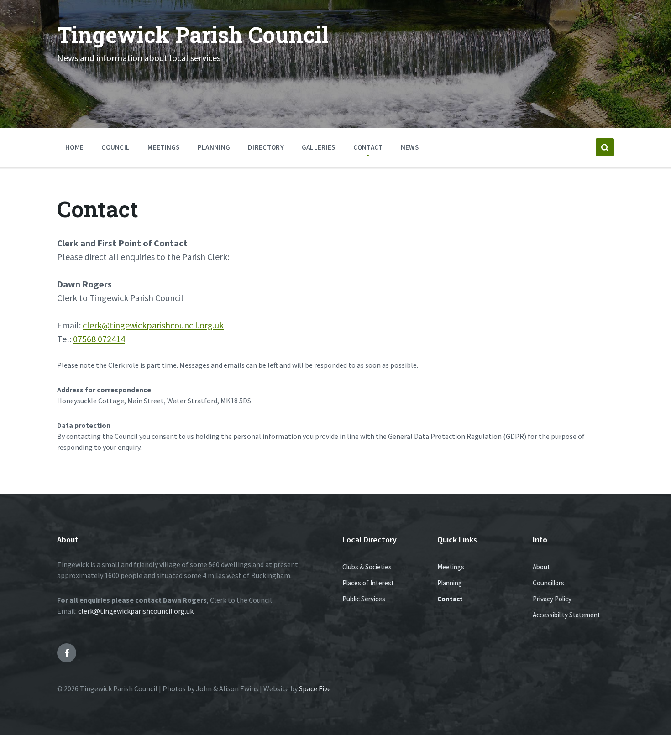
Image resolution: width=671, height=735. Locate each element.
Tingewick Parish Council (193, 34)
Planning (449, 583)
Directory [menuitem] (266, 147)
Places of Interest (368, 583)
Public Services (363, 598)
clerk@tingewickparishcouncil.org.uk (153, 325)
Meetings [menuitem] (163, 147)
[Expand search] (605, 147)
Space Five (315, 688)
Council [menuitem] (115, 147)
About (541, 567)
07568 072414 (99, 338)
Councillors (548, 583)
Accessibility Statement (566, 614)
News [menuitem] (410, 147)
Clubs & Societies (367, 567)
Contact (450, 598)
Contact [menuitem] (368, 147)
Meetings (450, 567)
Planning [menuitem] (214, 147)
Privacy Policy (552, 598)
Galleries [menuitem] (319, 147)
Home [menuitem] (74, 147)
